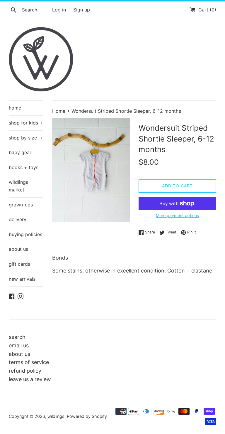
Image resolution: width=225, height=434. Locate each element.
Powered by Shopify (87, 416)
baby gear (20, 152)
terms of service (29, 362)
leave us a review (30, 379)
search (17, 337)
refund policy (25, 371)
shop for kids (26, 123)
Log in (59, 10)
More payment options (177, 215)
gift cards (19, 264)
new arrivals (22, 279)
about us (18, 249)
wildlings (55, 416)
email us (19, 345)
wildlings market (18, 186)
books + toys (23, 167)
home (15, 108)
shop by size (26, 138)
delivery (17, 219)
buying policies (25, 234)
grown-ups (21, 205)
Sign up (81, 10)
